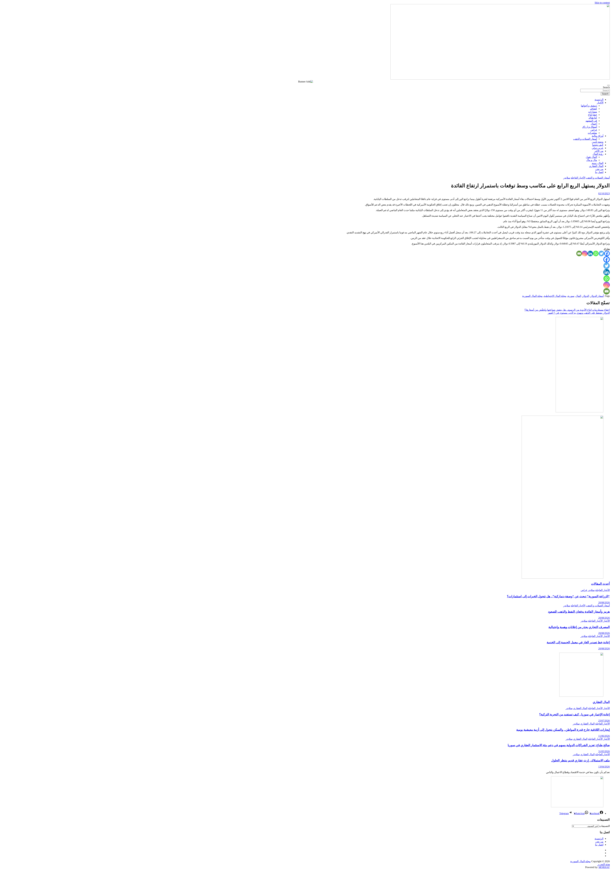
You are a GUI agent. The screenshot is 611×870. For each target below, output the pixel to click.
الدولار (585, 296)
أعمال (594, 123)
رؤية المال (598, 154)
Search (606, 87)
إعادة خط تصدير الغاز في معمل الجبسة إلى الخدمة (578, 642)
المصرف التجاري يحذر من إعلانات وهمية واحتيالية (579, 627)
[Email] (579, 253)
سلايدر (566, 177)
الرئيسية (599, 99)
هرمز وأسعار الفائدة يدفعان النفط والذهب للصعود (579, 611)
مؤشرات (592, 132)
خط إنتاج (592, 114)
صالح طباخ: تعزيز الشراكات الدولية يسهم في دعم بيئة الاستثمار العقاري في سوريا (559, 745)
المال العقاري (596, 166)
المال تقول (591, 157)
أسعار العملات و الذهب (585, 139)
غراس (593, 129)
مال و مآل (591, 160)
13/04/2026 (604, 766)
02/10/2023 (604, 193)
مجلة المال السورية (532, 296)
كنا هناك (593, 117)
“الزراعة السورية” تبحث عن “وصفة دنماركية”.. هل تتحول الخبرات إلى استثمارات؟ (558, 596)
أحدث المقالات (600, 583)
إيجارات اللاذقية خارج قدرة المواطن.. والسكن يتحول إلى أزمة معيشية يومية (563, 729)
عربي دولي (597, 148)
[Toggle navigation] (608, 85)
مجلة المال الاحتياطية (555, 296)
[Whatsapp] (596, 253)
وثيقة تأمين (597, 142)
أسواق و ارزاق (589, 126)
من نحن (599, 169)
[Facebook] (607, 253)
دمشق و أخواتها (589, 105)
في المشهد (591, 120)
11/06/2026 (604, 736)
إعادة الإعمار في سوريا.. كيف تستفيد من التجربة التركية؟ (574, 714)
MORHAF (604, 867)
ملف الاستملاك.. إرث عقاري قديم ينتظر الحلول (580, 760)
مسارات (592, 111)
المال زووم (597, 163)
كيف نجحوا (597, 145)
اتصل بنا (599, 172)
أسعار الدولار (597, 296)
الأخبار (600, 102)
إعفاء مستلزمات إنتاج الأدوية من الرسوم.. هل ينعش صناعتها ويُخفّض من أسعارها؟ (567, 309)
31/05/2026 (604, 751)
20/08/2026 (604, 602)
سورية (571, 296)
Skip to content (602, 2)
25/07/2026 (604, 720)
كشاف (593, 108)
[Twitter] (601, 253)
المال (578, 296)
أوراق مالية (597, 135)
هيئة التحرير (603, 864)
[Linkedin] (590, 253)
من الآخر (598, 151)
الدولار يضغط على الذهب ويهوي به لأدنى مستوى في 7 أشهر (579, 312)
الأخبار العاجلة (578, 177)
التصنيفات (604, 826)
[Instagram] (584, 253)
